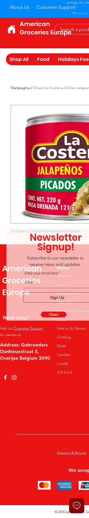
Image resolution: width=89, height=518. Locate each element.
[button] (53, 314)
